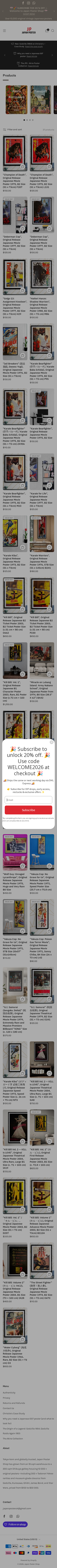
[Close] (52, 742)
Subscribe (28, 810)
